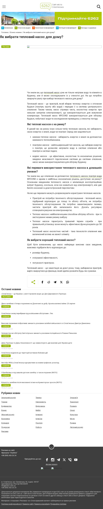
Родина (73, 423)
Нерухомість (41, 402)
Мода (72, 419)
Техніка (38, 398)
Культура (74, 415)
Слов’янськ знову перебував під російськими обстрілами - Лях (27, 313)
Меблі (38, 410)
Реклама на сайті (8, 450)
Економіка (5, 419)
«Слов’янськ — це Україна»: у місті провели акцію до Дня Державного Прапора (33, 294)
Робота (39, 427)
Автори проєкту (51, 464)
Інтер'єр (39, 419)
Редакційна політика (58, 504)
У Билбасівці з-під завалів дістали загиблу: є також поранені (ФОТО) (29, 373)
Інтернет (39, 415)
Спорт (72, 410)
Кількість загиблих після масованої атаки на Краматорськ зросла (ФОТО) (31, 382)
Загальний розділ (8, 398)
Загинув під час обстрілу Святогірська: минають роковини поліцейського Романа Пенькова (39, 333)
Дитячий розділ (76, 427)
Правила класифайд (42, 504)
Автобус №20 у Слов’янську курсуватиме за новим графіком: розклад (30, 363)
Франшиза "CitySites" (9, 453)
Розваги (73, 406)
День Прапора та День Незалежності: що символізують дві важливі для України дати (36, 343)
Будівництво (6, 406)
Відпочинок (40, 406)
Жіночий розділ (7, 415)
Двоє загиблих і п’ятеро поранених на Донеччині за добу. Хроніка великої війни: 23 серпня (38, 304)
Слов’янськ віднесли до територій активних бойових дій (24, 353)
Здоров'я (74, 398)
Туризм (4, 402)
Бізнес (4, 410)
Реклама (4, 431)
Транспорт (74, 402)
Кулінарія (5, 423)
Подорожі (5, 427)
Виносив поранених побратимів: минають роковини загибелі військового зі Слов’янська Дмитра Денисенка (45, 323)
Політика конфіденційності (11, 504)
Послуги (39, 423)
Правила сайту (28, 504)
